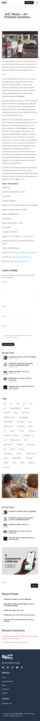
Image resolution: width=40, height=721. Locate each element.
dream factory (8, 421)
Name (4, 306)
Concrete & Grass (9, 417)
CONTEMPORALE (23, 417)
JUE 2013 (21, 430)
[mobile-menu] (37, 2)
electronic (20, 421)
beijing (27, 408)
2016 (18, 403)
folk (29, 421)
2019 (4, 408)
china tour (25, 412)
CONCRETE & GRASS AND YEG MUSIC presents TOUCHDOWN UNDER (21, 364)
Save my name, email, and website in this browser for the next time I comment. (18, 336)
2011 (4, 403)
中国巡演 (5, 462)
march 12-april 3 (15, 440)
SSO (4, 449)
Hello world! (24, 642)
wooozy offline (31, 453)
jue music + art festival (11, 435)
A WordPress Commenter (10, 642)
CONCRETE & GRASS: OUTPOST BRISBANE (22, 357)
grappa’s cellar (8, 426)
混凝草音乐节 (32, 462)
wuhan (5, 458)
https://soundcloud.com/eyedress (24, 252)
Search (4, 582)
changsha (6, 412)
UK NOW (21, 449)
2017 (24, 403)
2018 (31, 403)
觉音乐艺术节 (6, 467)
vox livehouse (8, 453)
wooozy (19, 453)
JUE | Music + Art (28, 435)
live (4, 440)
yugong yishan (16, 458)
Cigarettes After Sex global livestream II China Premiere (21, 387)
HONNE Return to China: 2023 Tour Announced (20, 379)
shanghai (20, 444)
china (15, 412)
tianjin (12, 449)
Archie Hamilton (15, 408)
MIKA (26, 440)
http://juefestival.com (24, 257)
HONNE (31, 426)
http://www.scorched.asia (19, 261)
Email (4, 316)
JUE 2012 (12, 430)
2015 (11, 403)
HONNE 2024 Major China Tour (19, 371)
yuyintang (28, 458)
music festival (8, 444)
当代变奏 (14, 462)
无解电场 (22, 462)
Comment (5, 281)
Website (4, 326)
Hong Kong (20, 426)
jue (4, 430)
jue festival (32, 430)
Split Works (30, 444)
